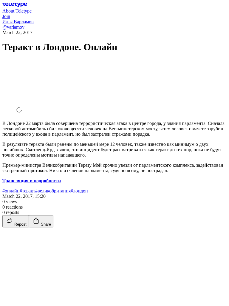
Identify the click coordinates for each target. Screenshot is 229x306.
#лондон (79, 190)
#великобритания (53, 190)
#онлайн (11, 190)
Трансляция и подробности (31, 180)
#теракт (27, 190)
